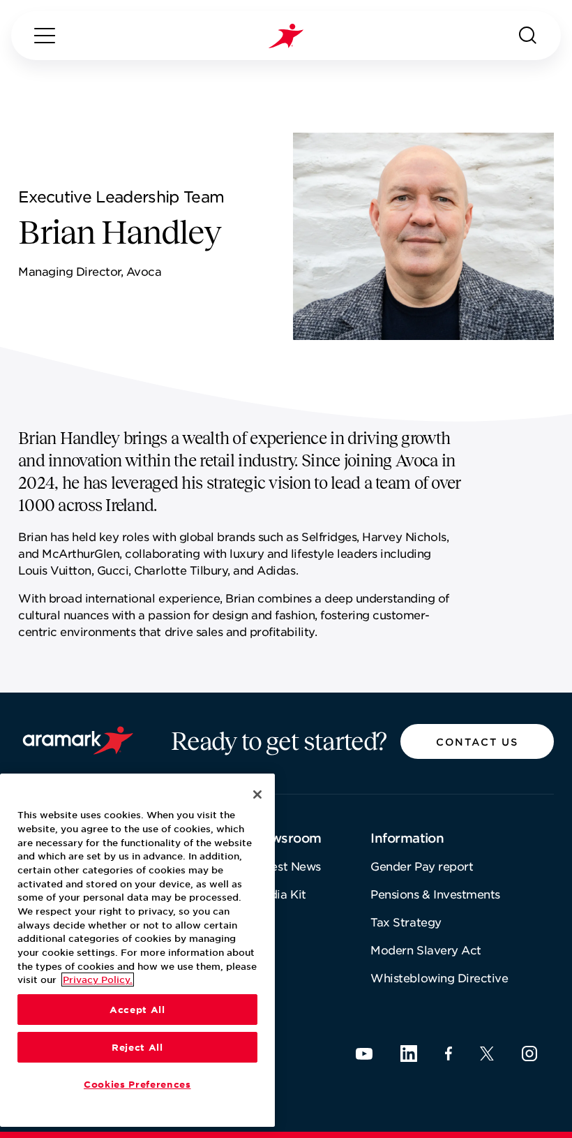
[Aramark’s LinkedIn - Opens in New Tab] (408, 1053)
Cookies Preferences (137, 1084)
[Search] (528, 35)
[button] (477, 741)
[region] (137, 950)
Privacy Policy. (98, 979)
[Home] (286, 36)
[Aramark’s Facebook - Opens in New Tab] (448, 1053)
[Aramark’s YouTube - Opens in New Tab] (364, 1054)
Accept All (137, 1009)
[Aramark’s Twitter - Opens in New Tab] (487, 1053)
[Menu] (44, 35)
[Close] (257, 794)
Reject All (137, 1047)
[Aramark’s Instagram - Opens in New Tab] (529, 1053)
